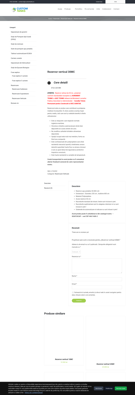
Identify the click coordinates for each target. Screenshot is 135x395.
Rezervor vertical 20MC (105, 364)
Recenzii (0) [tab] (48, 188)
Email (74, 284)
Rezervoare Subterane (19, 89)
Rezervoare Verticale (62, 174)
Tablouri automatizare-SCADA (21, 53)
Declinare (98, 388)
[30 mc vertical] (63, 44)
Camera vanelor (16, 58)
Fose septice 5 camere (20, 81)
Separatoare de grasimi (19, 32)
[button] (122, 9)
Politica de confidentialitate (34, 393)
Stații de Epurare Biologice (20, 68)
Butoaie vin (15, 103)
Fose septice (15, 72)
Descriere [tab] (47, 183)
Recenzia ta (76, 256)
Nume (74, 276)
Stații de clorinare (17, 44)
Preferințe (109, 388)
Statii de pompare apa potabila (21, 49)
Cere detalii (61, 82)
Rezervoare (15, 85)
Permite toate (120, 388)
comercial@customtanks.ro (26, 1)
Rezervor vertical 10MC (64, 359)
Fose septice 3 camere (20, 76)
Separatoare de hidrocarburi (20, 63)
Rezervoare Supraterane (20, 94)
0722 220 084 (13, 1)
